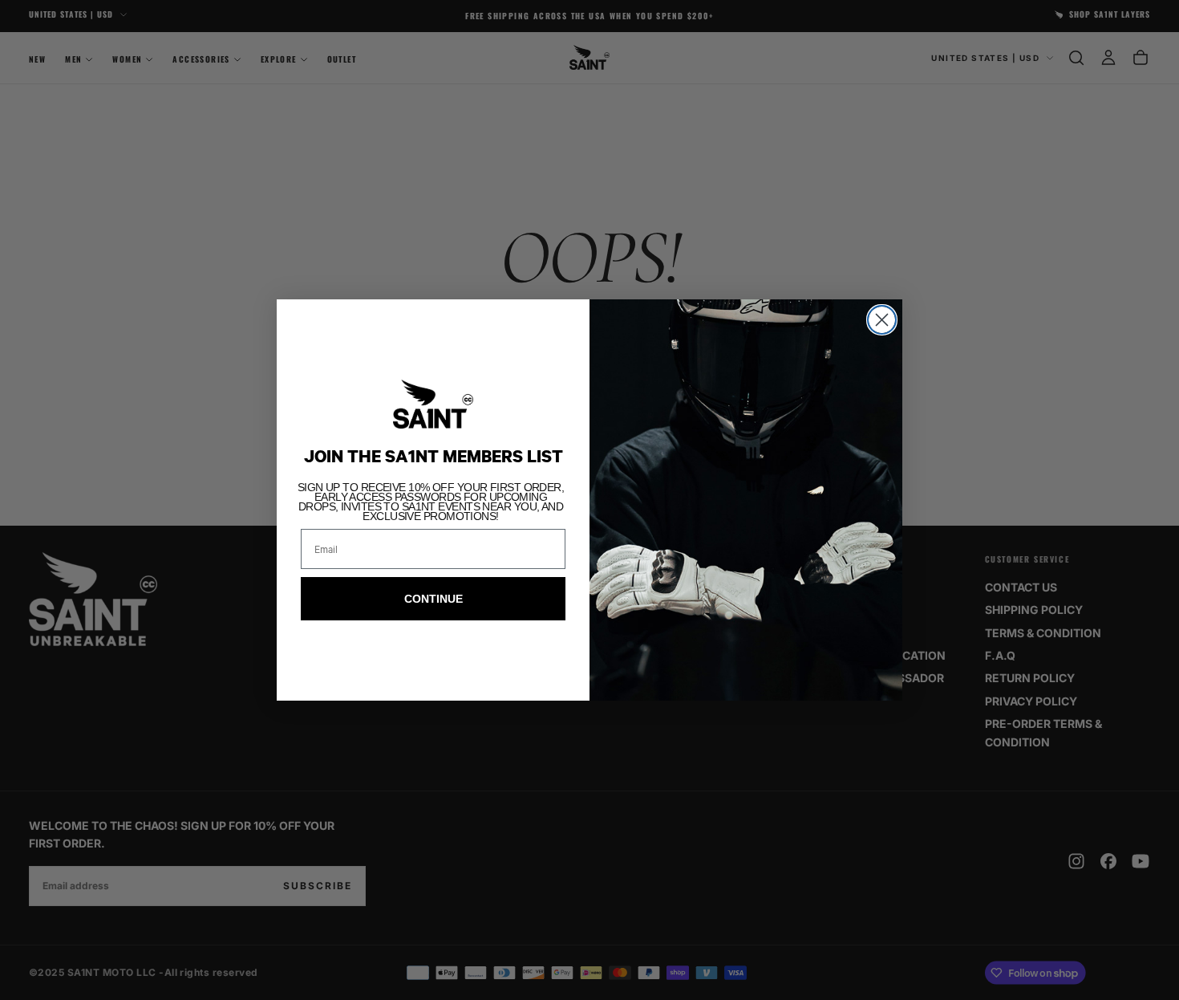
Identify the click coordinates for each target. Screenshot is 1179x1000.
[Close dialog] (882, 320)
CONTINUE (433, 598)
